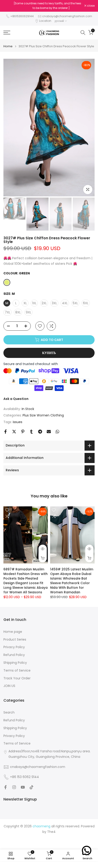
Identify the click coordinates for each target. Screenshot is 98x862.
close (90, 5)
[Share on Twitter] (14, 432)
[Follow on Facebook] (5, 787)
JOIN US (9, 686)
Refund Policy (14, 655)
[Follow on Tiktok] (31, 787)
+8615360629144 (22, 16)
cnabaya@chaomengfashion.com (67, 16)
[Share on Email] (49, 432)
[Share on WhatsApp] (57, 432)
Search (9, 712)
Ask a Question (15, 398)
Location (45, 21)
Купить (49, 353)
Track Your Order (17, 678)
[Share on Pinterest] (23, 432)
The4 (51, 832)
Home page (12, 632)
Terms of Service (17, 670)
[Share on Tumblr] (31, 432)
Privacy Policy (14, 647)
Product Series (14, 639)
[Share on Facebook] (5, 432)
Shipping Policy (15, 663)
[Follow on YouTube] (23, 787)
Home (8, 46)
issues (17, 422)
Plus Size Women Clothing (43, 415)
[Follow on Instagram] (14, 787)
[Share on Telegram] (40, 432)
